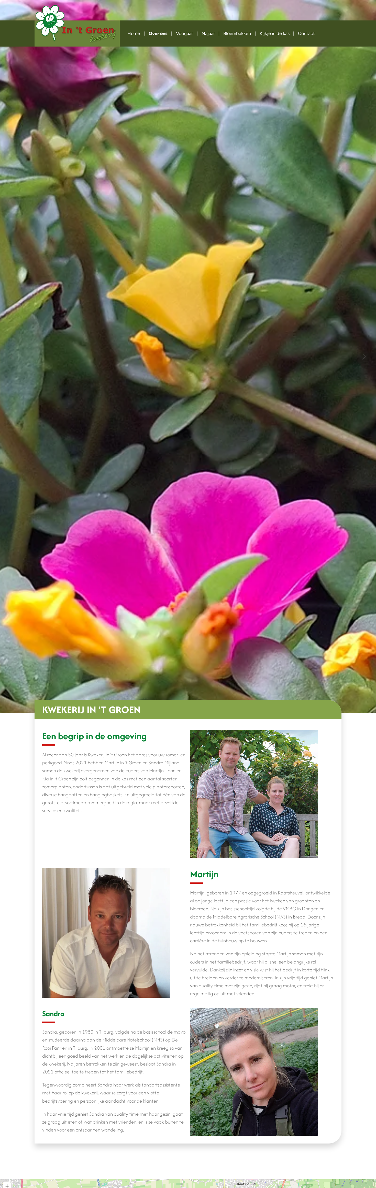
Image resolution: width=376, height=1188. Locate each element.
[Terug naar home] (77, 26)
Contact (306, 33)
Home (133, 33)
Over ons (158, 33)
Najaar (208, 33)
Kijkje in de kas (275, 33)
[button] (12, 356)
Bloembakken (237, 33)
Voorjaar (184, 33)
